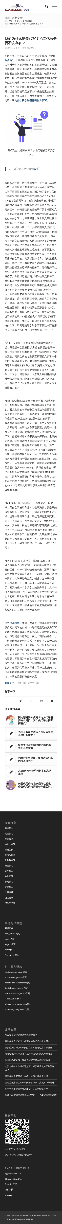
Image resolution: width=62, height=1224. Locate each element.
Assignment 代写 (12, 933)
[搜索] (45, 6)
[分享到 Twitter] (20, 701)
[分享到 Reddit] (41, 701)
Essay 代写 (10, 939)
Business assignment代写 (16, 972)
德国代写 (9, 865)
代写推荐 (9, 892)
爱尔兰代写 (10, 860)
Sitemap (8, 1195)
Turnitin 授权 (11, 1184)
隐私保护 (9, 1189)
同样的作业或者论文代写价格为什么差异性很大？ (28, 1041)
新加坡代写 (10, 855)
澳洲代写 (9, 839)
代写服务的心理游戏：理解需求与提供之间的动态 (28, 1053)
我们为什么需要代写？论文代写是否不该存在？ (31, 40)
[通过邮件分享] (52, 701)
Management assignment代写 (18, 1004)
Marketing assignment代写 (17, 1009)
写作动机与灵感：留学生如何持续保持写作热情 (27, 1060)
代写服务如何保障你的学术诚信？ (21, 1034)
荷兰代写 (9, 871)
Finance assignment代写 (16, 977)
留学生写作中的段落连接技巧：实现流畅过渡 (26, 1088)
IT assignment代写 (13, 998)
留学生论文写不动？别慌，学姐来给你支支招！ (27, 1076)
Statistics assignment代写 (16, 988)
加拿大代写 (10, 844)
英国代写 (9, 833)
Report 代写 (10, 944)
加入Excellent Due (13, 1179)
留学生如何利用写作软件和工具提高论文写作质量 (28, 1047)
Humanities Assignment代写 (17, 993)
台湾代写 (9, 881)
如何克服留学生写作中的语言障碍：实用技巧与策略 (29, 1082)
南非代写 (9, 876)
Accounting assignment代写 (17, 982)
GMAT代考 (10, 903)
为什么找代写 (19, 683)
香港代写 (9, 887)
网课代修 (9, 928)
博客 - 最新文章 (14, 18)
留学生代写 (33, 683)
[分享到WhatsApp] (31, 701)
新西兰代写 (10, 849)
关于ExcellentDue (13, 1173)
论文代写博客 (28, 48)
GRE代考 (9, 898)
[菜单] (52, 6)
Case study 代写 (12, 955)
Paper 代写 (9, 949)
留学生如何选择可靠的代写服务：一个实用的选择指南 (30, 1095)
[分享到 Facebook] (10, 701)
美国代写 (9, 828)
